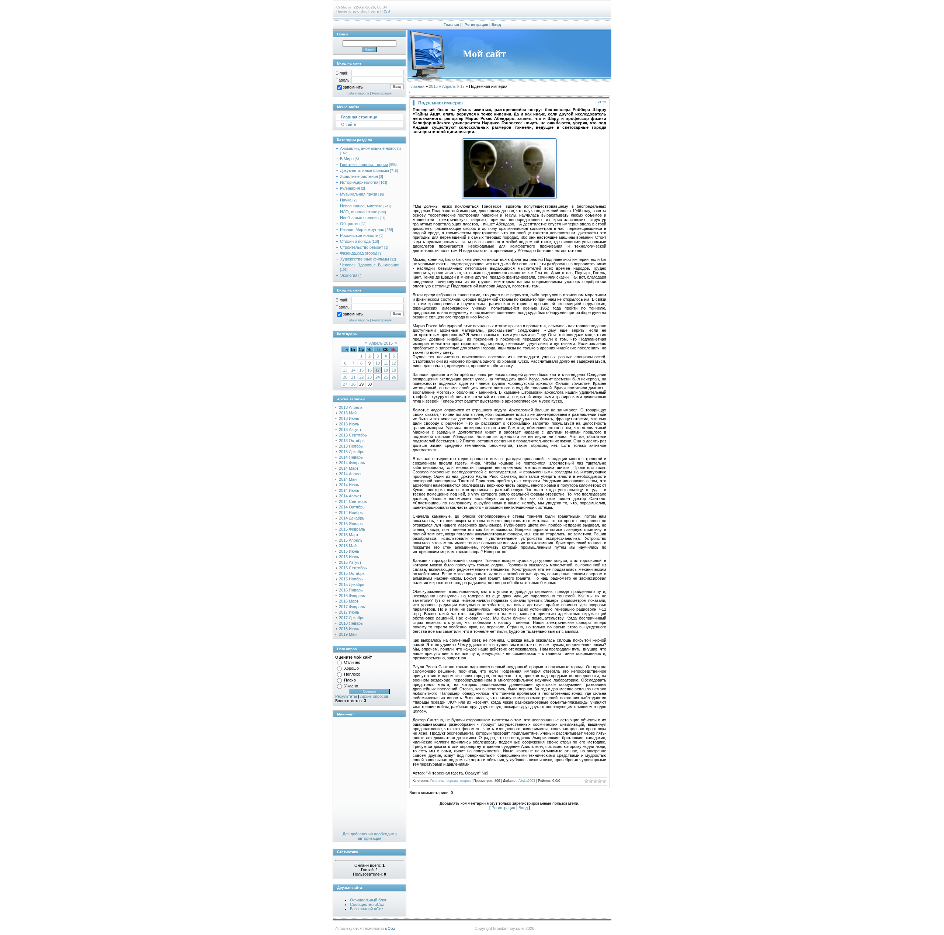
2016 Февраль (352, 595)
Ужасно (351, 686)
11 (386, 363)
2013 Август (350, 429)
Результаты (346, 696)
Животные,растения (359, 176)
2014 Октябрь (352, 507)
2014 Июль (349, 490)
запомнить (353, 87)
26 (394, 377)
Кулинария (350, 188)
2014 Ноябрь (351, 512)
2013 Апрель (350, 407)
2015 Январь (351, 523)
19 (394, 370)
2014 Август (350, 496)
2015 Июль (349, 557)
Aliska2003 (526, 781)
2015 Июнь (349, 551)
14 (353, 370)
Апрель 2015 (381, 343)
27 (345, 384)
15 (361, 370)
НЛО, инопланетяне (358, 212)
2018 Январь (351, 623)
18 (386, 370)
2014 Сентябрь (353, 501)
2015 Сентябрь (353, 568)
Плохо (350, 680)
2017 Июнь (349, 612)
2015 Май (348, 546)
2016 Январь (351, 590)
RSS (386, 11)
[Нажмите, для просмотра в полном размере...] (509, 197)
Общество (350, 223)
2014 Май (348, 479)
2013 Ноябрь (351, 446)
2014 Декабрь (351, 518)
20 (345, 377)
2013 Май (348, 413)
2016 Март (348, 601)
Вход (496, 25)
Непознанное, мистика (361, 206)
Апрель (449, 86)
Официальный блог (368, 900)
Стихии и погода (355, 241)
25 (386, 377)
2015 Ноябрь (351, 579)
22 (361, 377)
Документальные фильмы (364, 170)
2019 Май (348, 634)
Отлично (352, 662)
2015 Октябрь (352, 573)
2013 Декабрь (351, 451)
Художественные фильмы (364, 259)
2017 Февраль (352, 606)
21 (353, 377)
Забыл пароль (358, 93)
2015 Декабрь (351, 584)
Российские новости (359, 235)
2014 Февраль (352, 462)
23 (369, 377)
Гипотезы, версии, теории (364, 164)
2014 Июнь (349, 485)
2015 (433, 86)
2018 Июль (349, 629)
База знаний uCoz (367, 909)
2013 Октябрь (352, 440)
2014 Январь (351, 457)
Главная (451, 25)
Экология (348, 275)
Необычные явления (359, 217)
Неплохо (352, 674)
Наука (345, 200)
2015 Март (348, 534)
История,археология (359, 182)
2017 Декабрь (351, 617)
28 (353, 384)
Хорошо (351, 668)
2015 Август (350, 562)
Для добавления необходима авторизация (370, 836)
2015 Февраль (352, 529)
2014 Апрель (350, 474)
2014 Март (348, 468)
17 (377, 370)
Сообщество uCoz (367, 904)
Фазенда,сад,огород (358, 253)
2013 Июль (349, 424)
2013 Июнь (349, 418)
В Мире (347, 158)
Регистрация (476, 25)
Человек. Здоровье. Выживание (369, 265)
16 (369, 370)
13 (345, 370)
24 (377, 377)
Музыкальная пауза (358, 194)
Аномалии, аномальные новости (370, 148)
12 (394, 363)
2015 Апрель (350, 540)
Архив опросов (374, 696)
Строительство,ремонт (361, 247)
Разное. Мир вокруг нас (362, 229)
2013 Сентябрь (353, 435)
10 (377, 363)
